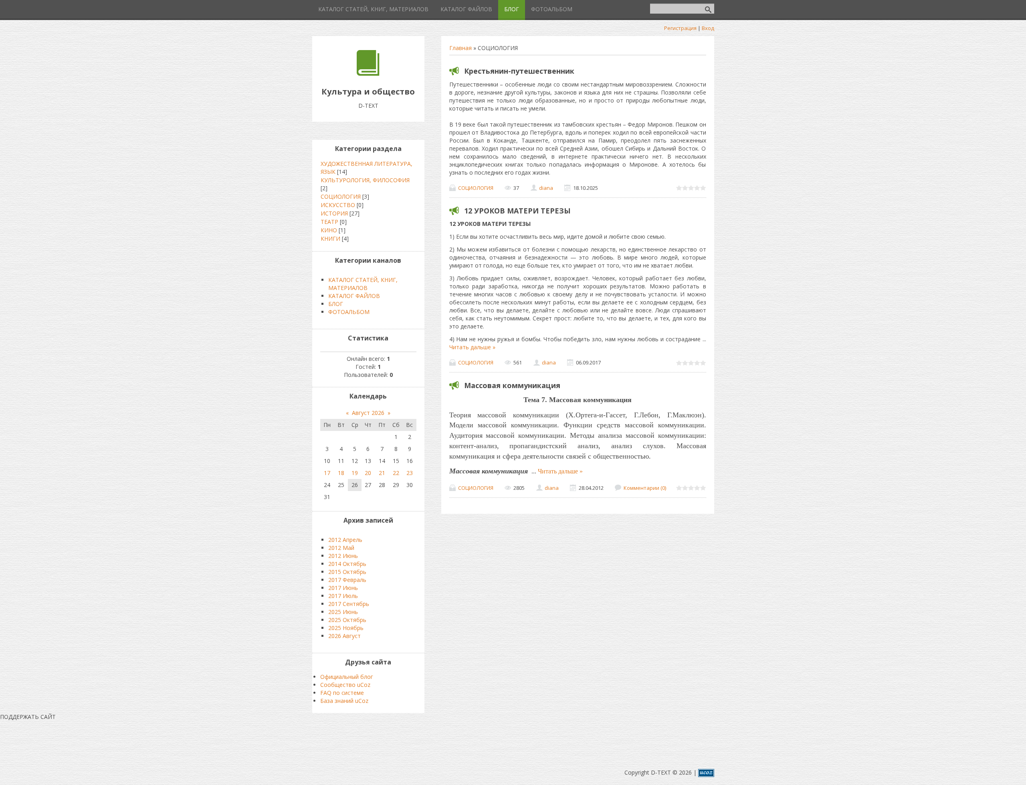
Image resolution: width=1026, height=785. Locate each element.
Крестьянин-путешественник (519, 71)
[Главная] (368, 73)
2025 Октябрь (347, 620)
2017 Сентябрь (348, 604)
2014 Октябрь (347, 564)
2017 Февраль (347, 580)
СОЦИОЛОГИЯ (475, 187)
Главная (460, 48)
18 (341, 473)
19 (354, 473)
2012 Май (341, 548)
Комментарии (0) (645, 487)
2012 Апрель (345, 539)
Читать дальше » (472, 347)
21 (382, 473)
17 (327, 473)
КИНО (329, 230)
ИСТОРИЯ (334, 213)
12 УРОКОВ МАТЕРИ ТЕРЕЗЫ (517, 210)
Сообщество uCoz (345, 684)
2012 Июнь (343, 556)
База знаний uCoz (344, 700)
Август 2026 (368, 413)
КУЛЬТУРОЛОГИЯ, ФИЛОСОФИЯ (365, 180)
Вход (708, 28)
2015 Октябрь (347, 572)
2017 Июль (343, 596)
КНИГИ (330, 238)
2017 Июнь (343, 588)
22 (396, 473)
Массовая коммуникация (512, 385)
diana (546, 187)
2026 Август (344, 636)
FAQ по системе (342, 692)
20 (368, 473)
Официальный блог (346, 676)
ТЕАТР (329, 221)
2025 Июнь (343, 612)
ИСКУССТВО (338, 205)
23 (409, 473)
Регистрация (680, 28)
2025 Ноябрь (346, 628)
